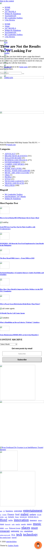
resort (34, 527)
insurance (33, 520)
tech (19, 534)
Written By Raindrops (13, 14)
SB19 (21, 531)
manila (18, 524)
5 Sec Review (10, 20)
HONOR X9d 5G (33, 517)
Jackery (40, 520)
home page (23, 67)
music (37, 524)
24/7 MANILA (10, 12)
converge (18, 511)
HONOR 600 (23, 517)
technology (30, 534)
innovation (21, 520)
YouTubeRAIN (10, 16)
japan (2, 524)
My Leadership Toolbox (14, 18)
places (25, 527)
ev (0, 514)
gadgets (33, 514)
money (29, 524)
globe (2, 517)
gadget (25, 514)
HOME (7, 7)
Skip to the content (7, 1)
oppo (2, 528)
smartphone (28, 531)
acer (1, 511)
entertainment (32, 510)
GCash (39, 514)
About (7, 9)
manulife (23, 524)
